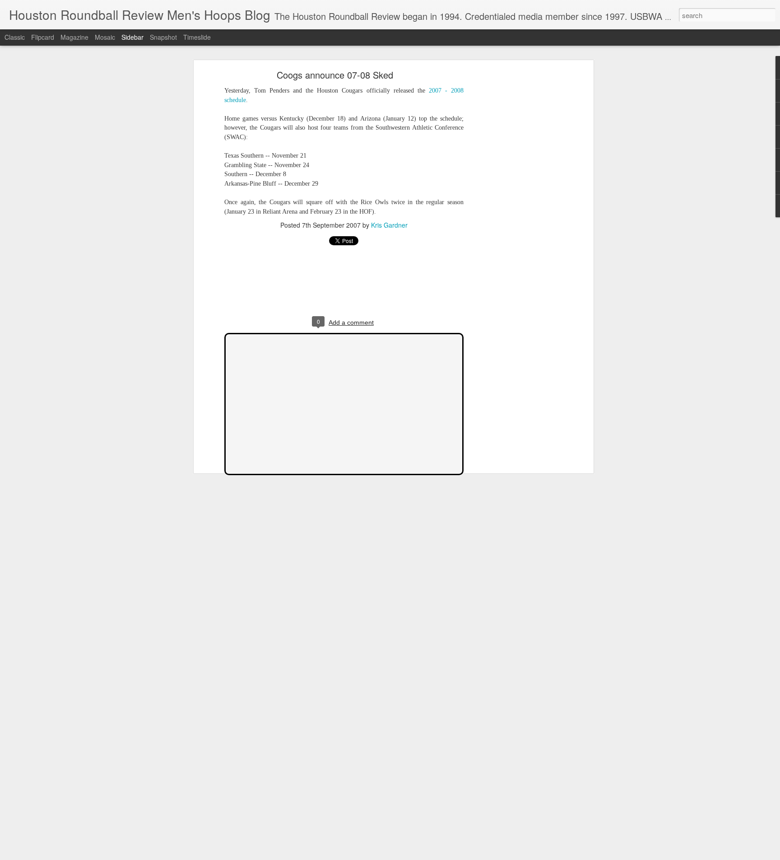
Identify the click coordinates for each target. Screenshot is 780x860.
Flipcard (42, 37)
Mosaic (105, 37)
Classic (15, 37)
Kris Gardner (389, 224)
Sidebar (132, 37)
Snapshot (163, 37)
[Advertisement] (513, 215)
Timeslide (197, 37)
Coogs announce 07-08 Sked (335, 74)
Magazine (74, 37)
